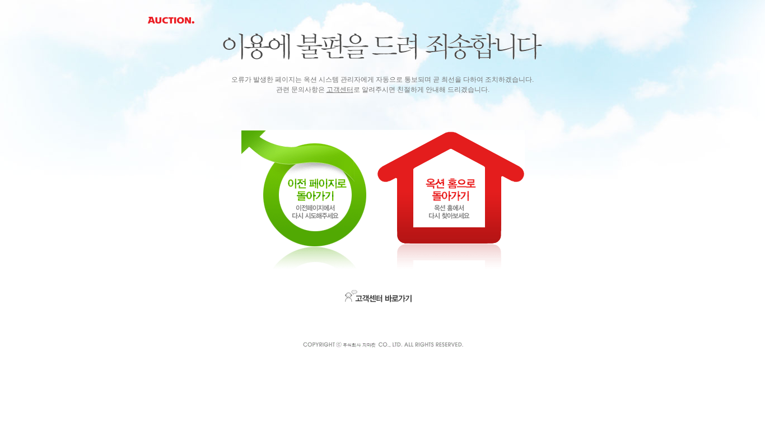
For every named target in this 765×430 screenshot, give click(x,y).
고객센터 (339, 90)
